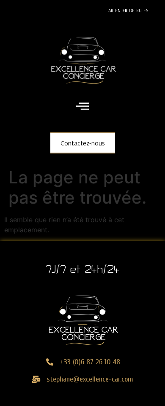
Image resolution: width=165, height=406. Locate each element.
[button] (82, 107)
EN (118, 10)
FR (124, 10)
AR (110, 10)
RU (139, 10)
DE (132, 10)
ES (145, 10)
